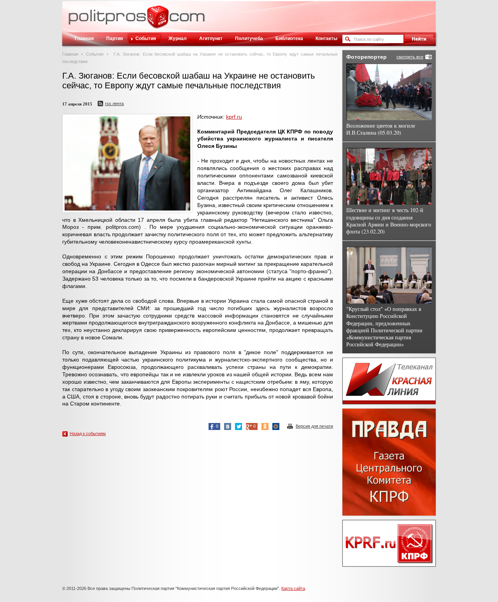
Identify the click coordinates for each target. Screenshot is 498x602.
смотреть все (409, 56)
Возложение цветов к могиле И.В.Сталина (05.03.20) (380, 129)
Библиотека (289, 38)
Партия (114, 38)
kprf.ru (234, 117)
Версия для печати (314, 426)
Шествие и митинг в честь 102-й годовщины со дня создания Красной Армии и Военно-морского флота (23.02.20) (388, 220)
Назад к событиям (88, 433)
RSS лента (114, 103)
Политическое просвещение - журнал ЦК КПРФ (157, 21)
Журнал (177, 38)
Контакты (326, 38)
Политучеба (249, 38)
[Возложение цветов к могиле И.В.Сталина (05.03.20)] (389, 91)
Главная (84, 38)
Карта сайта (293, 588)
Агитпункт (211, 38)
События (145, 38)
